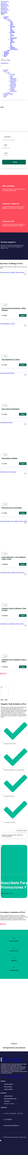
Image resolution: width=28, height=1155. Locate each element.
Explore (23, 315)
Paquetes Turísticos (6, 52)
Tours (5, 18)
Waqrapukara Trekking (10, 458)
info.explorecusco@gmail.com (11, 1125)
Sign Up (6, 63)
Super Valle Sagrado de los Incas (13, 87)
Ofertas (6, 54)
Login (2, 63)
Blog (5, 56)
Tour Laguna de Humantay (11, 409)
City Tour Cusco (11, 22)
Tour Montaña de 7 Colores (11, 359)
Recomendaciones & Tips (10, 1098)
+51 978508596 (8, 1119)
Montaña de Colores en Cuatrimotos (13, 35)
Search (15, 162)
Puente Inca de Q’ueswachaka (12, 507)
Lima (8, 50)
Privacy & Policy (8, 1086)
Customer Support (8, 1084)
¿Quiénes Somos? (8, 1096)
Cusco (8, 19)
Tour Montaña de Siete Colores (13, 78)
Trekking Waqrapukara (14, 48)
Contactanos (7, 1101)
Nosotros (6, 17)
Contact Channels (8, 1089)
